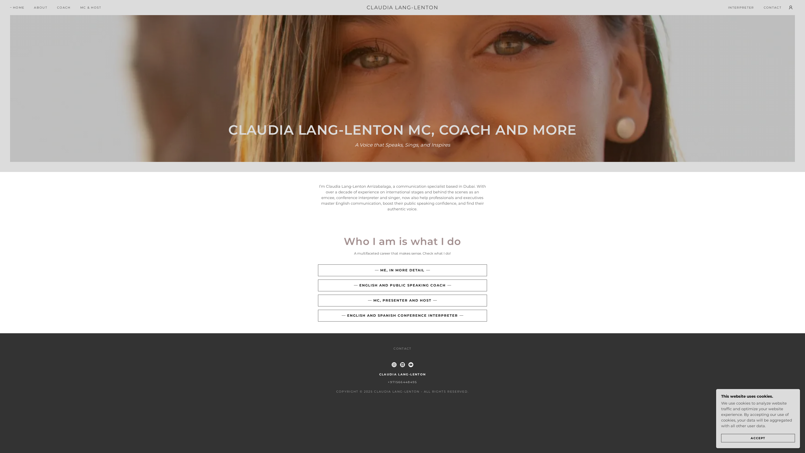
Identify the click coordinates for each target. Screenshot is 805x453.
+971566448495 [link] (402, 382)
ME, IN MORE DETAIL (402, 270)
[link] (402, 8)
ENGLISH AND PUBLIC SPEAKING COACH (402, 285)
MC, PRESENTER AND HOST (402, 300)
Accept (758, 438)
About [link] (40, 7)
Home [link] (18, 7)
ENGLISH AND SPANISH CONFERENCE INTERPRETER (402, 316)
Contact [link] (773, 7)
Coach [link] (64, 7)
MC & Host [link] (90, 7)
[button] (791, 7)
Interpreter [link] (741, 7)
